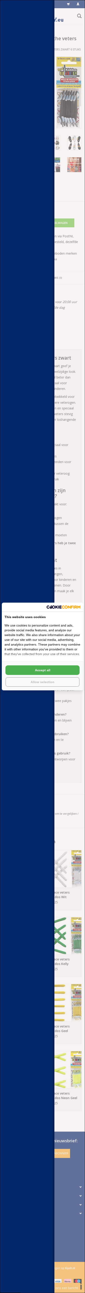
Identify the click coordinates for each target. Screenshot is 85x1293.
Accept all (42, 670)
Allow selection (42, 682)
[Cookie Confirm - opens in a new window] (63, 607)
